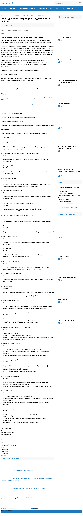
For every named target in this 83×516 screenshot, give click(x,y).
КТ (51, 8)
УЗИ (62, 8)
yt (66, 514)
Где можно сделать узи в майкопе (68, 59)
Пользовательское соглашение (42, 510)
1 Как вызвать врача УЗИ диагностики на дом (15, 30)
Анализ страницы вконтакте (67, 277)
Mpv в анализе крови (64, 125)
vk (80, 514)
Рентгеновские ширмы (65, 37)
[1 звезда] (1, 443)
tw (73, 514)
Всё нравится (63, 191)
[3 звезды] (4, 443)
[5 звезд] (7, 443)
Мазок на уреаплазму (64, 256)
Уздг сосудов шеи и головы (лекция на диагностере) (29, 488)
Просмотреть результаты (70, 207)
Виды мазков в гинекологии (66, 320)
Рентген (12, 8)
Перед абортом (62, 299)
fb (70, 514)
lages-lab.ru (7, 3)
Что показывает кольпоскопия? (23, 470)
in (77, 514)
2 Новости (4, 33)
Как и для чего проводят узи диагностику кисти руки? (29, 497)
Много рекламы (64, 199)
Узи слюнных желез (64, 103)
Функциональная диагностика (27, 8)
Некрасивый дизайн (65, 201)
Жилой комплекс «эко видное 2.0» (26, 104)
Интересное (70, 8)
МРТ (56, 8)
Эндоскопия (43, 8)
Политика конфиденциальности (22, 510)
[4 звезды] (5, 443)
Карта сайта (55, 510)
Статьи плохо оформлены (67, 193)
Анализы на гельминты (65, 235)
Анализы (3, 8)
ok (63, 514)
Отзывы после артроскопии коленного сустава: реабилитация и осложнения (69, 171)
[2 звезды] (3, 443)
